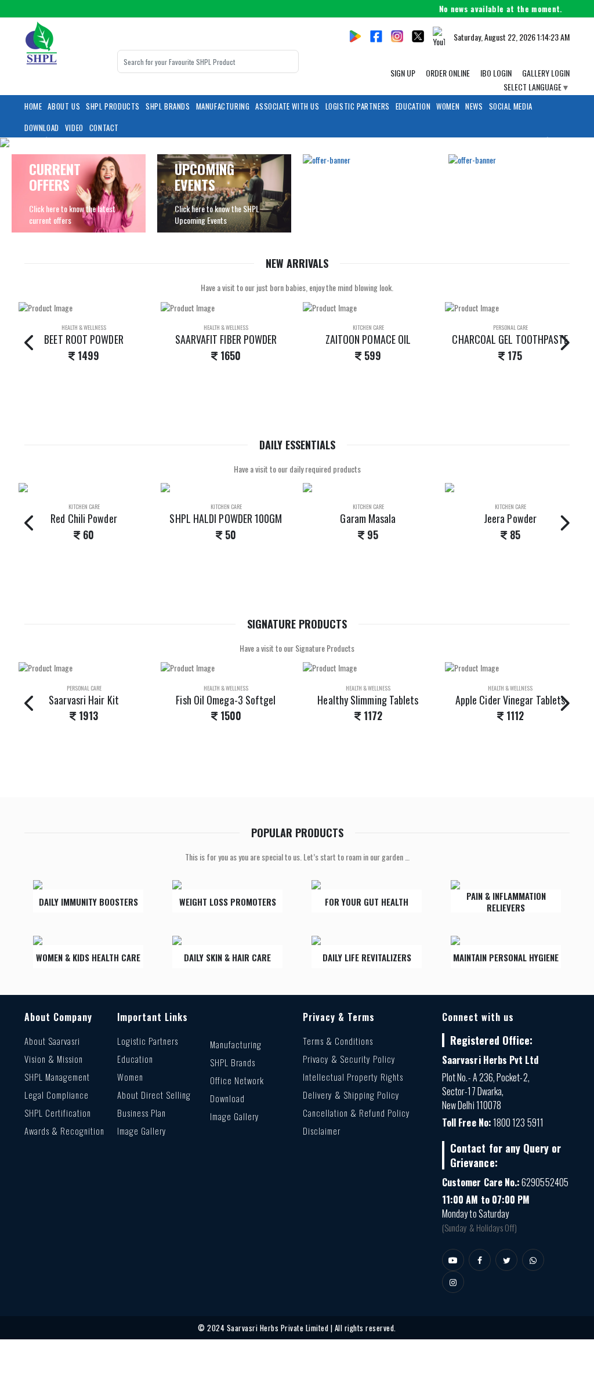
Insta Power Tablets (510, 699)
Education (135, 1058)
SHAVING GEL (510, 339)
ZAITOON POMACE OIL (226, 339)
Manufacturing (236, 1044)
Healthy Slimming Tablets (225, 699)
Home (33, 106)
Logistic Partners (147, 1040)
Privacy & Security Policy (349, 1058)
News (474, 106)
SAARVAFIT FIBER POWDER (84, 339)
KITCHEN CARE (226, 327)
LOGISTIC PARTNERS (357, 106)
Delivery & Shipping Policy (351, 1094)
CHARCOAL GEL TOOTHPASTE (368, 339)
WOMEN (447, 106)
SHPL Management (57, 1076)
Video (74, 127)
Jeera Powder (368, 518)
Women (130, 1076)
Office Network (237, 1080)
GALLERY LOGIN (546, 73)
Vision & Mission (53, 1058)
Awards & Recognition (64, 1130)
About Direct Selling (154, 1094)
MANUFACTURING (223, 106)
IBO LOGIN (496, 73)
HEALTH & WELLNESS (83, 327)
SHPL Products (113, 106)
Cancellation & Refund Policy (356, 1112)
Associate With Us (287, 106)
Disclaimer (322, 1130)
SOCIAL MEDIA (511, 106)
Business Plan (141, 1112)
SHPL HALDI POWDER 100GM (83, 518)
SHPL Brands (168, 106)
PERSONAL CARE (368, 327)
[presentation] (29, 341)
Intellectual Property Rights (353, 1076)
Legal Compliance (56, 1094)
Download (41, 127)
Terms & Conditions (338, 1040)
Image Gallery (141, 1130)
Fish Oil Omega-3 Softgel (83, 699)
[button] (44, 142)
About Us (64, 106)
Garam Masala (225, 518)
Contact (104, 127)
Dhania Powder (510, 518)
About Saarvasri (52, 1040)
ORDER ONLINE (448, 73)
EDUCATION (413, 106)
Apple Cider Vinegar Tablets (368, 699)
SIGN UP (402, 73)
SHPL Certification (57, 1112)
